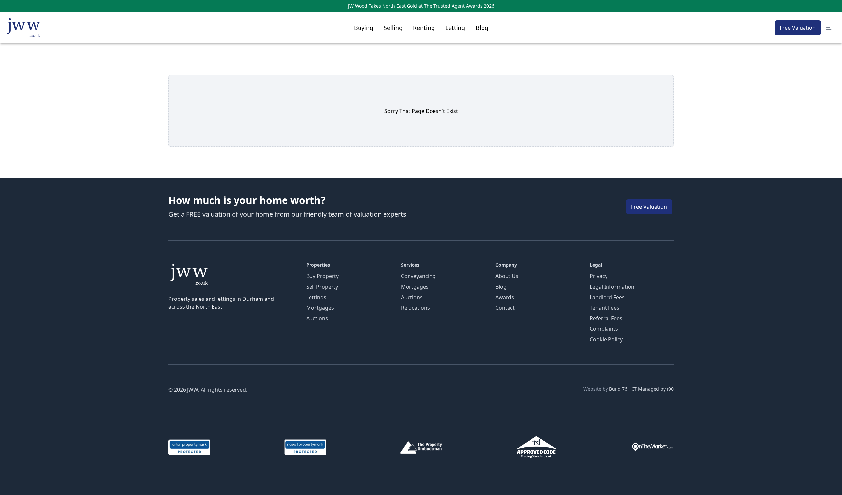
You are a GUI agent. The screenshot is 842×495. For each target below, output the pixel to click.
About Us (506, 276)
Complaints (604, 328)
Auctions (317, 318)
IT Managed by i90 (653, 389)
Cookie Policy (606, 339)
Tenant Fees (604, 307)
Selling (393, 28)
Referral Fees (606, 318)
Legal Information (612, 286)
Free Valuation (798, 27)
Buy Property (322, 276)
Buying (363, 28)
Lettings (316, 297)
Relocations (415, 307)
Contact (505, 307)
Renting (424, 28)
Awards (504, 297)
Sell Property (322, 286)
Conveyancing (418, 276)
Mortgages (320, 307)
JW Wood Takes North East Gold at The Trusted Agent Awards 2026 (421, 6)
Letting (455, 28)
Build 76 (618, 389)
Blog (482, 28)
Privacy (598, 276)
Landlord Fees (607, 297)
